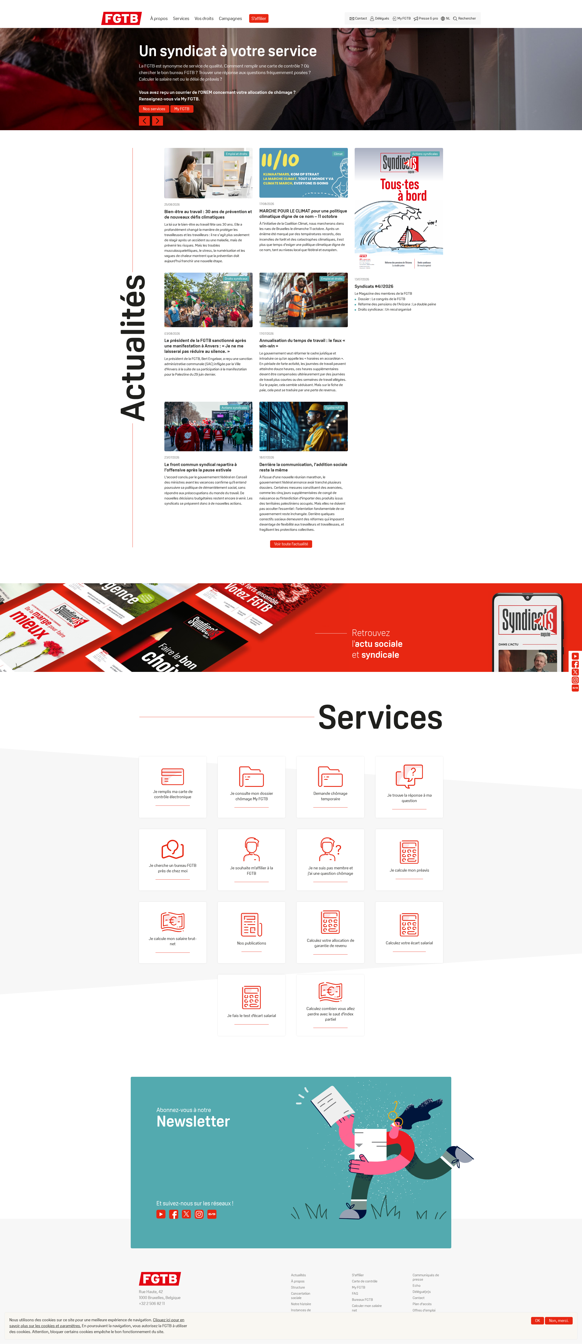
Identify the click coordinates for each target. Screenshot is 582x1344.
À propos (159, 18)
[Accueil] (121, 18)
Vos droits (204, 18)
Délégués (382, 18)
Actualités (298, 1275)
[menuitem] (159, 18)
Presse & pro (428, 18)
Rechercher (467, 18)
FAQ (355, 1293)
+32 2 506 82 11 (152, 1303)
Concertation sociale (300, 1295)
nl (448, 18)
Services (181, 18)
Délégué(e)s (422, 1291)
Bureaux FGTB (362, 1299)
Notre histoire (301, 1304)
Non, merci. (559, 1320)
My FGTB (404, 18)
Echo (416, 1285)
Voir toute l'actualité (291, 543)
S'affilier (258, 18)
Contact (361, 18)
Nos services (154, 108)
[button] (144, 121)
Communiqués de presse (426, 1277)
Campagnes (230, 18)
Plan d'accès (422, 1304)
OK (537, 1320)
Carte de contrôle (364, 1281)
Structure (298, 1287)
